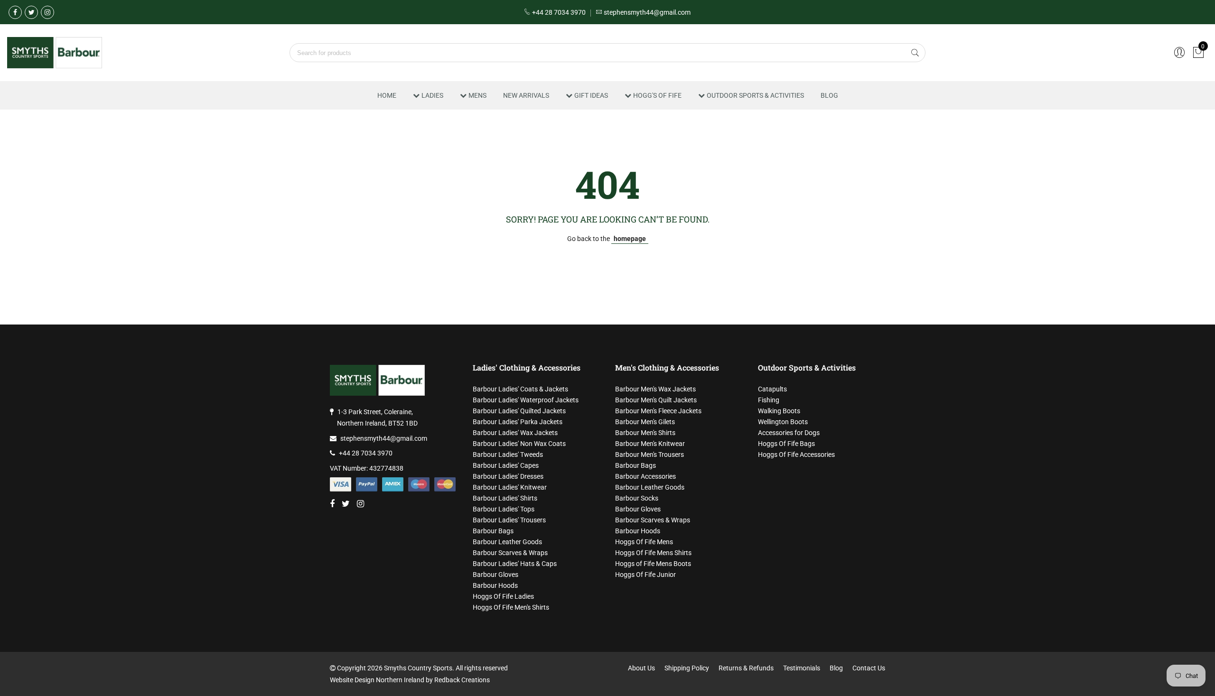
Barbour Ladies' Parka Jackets (517, 422)
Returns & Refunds (746, 668)
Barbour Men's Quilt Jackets (656, 400)
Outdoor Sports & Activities (755, 95)
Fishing (768, 400)
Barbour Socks (636, 498)
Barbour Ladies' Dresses (508, 476)
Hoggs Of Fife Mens (644, 542)
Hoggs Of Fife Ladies (503, 596)
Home (386, 95)
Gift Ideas (591, 95)
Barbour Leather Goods (507, 542)
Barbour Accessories (645, 476)
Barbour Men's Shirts (645, 432)
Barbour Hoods (495, 585)
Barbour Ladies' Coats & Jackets (520, 389)
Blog (829, 95)
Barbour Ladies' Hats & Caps (515, 563)
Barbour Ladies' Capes (506, 465)
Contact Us (868, 668)
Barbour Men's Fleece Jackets (658, 411)
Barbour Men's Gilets (645, 422)
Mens (477, 95)
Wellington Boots (783, 422)
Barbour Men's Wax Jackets (655, 389)
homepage (630, 238)
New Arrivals (526, 95)
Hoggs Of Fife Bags (786, 443)
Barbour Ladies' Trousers (509, 520)
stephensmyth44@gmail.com (383, 438)
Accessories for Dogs (789, 432)
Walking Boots (779, 411)
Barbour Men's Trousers (649, 454)
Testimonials (801, 668)
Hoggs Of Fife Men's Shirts (511, 607)
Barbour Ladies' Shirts (505, 498)
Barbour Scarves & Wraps (510, 553)
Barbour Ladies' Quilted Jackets (519, 411)
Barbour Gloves (495, 574)
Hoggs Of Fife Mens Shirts (653, 553)
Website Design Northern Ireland (377, 680)
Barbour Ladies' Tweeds (508, 454)
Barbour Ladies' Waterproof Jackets (526, 400)
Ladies (432, 95)
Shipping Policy (686, 668)
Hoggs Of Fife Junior (645, 574)
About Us (641, 668)
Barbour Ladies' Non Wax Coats (519, 443)
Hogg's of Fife (657, 95)
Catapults (772, 389)
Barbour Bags (493, 531)
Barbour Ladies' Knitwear (510, 487)
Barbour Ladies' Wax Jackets (515, 432)
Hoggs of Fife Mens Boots (653, 563)
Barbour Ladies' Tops (503, 509)
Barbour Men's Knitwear (650, 443)
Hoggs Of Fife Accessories (796, 454)
